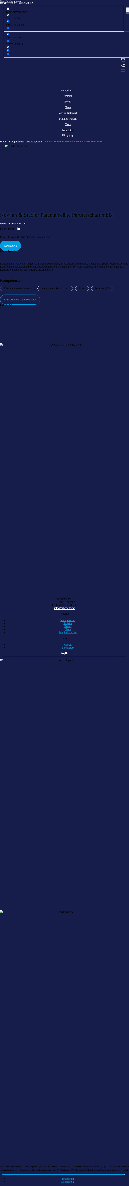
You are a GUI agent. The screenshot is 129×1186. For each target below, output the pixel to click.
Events (68, 626)
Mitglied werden (68, 632)
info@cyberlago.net (64, 608)
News (68, 629)
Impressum (68, 1178)
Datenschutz (67, 1181)
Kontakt (68, 644)
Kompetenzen (67, 620)
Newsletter (68, 647)
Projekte (67, 623)
